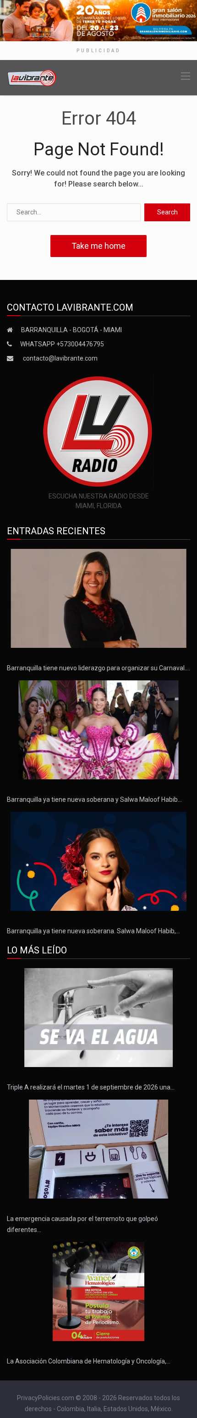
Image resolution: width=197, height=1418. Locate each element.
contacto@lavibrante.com (60, 358)
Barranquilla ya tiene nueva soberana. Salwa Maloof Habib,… (93, 931)
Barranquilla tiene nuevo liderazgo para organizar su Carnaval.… (98, 668)
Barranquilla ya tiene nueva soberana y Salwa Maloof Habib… (94, 799)
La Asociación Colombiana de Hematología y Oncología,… (88, 1361)
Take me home (98, 246)
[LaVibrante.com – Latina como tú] (32, 77)
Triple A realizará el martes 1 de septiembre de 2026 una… (91, 1087)
